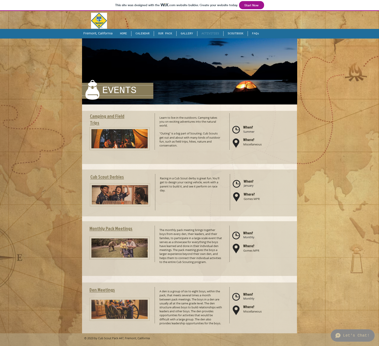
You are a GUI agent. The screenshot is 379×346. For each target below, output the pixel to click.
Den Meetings (102, 289)
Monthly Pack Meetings (110, 228)
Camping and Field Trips (107, 119)
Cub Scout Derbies (107, 176)
